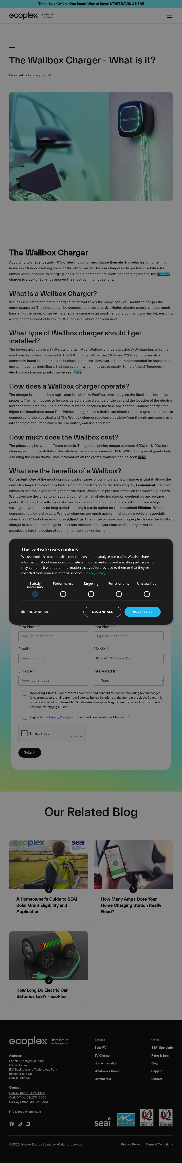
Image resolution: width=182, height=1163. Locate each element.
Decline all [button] (102, 612)
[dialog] (91, 581)
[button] (35, 611)
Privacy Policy (94, 573)
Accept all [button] (142, 612)
